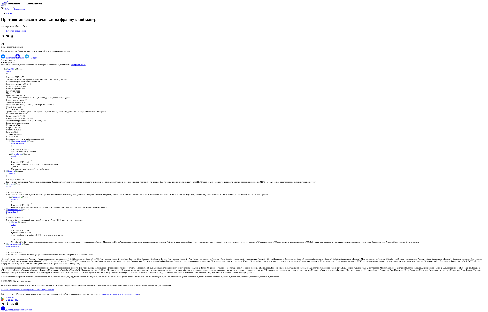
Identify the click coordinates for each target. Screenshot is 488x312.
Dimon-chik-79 (12, 212)
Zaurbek (12, 174)
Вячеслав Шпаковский (16, 31)
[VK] (12, 305)
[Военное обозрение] (21, 5)
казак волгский (17, 143)
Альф (13, 225)
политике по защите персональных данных (120, 294)
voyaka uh (15, 156)
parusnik (14, 199)
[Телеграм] (3, 305)
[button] (6, 9)
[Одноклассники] (8, 305)
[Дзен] (17, 305)
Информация (8, 62)
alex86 (8, 186)
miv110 (9, 71)
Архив (9, 13)
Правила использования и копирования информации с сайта (27, 290)
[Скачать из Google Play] (9, 301)
